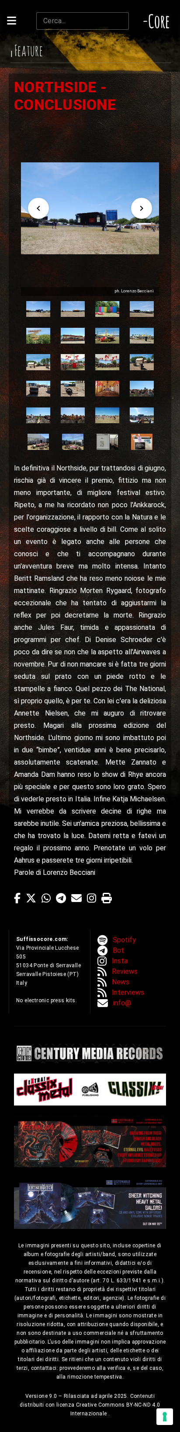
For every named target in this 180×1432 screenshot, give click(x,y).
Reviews (125, 971)
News (120, 982)
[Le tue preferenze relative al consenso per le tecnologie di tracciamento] (164, 1416)
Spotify (124, 940)
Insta (120, 961)
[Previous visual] (38, 208)
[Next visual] (141, 208)
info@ (122, 1003)
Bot (118, 950)
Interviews (128, 992)
